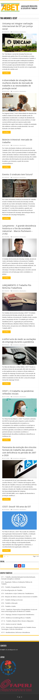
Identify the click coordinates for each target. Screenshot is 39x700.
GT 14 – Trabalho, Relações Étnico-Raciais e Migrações (17, 621)
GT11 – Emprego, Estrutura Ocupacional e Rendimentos (17, 614)
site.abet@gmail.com (11, 649)
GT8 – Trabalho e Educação (9, 603)
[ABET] (19, 6)
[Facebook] (15, 565)
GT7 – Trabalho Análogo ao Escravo (12, 600)
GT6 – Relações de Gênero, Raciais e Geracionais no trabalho (19, 596)
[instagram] (23, 565)
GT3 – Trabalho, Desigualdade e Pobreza (13, 587)
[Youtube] (19, 565)
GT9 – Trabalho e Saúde (8, 606)
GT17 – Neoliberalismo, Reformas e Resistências (15, 632)
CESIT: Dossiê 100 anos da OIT (16, 506)
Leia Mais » (6, 73)
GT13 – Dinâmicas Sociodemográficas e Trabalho (16, 618)
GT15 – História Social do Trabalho (11, 624)
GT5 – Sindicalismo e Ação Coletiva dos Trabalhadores (17, 593)
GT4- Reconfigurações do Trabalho (11, 590)
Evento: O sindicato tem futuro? (17, 174)
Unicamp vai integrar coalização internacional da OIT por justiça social (17, 26)
